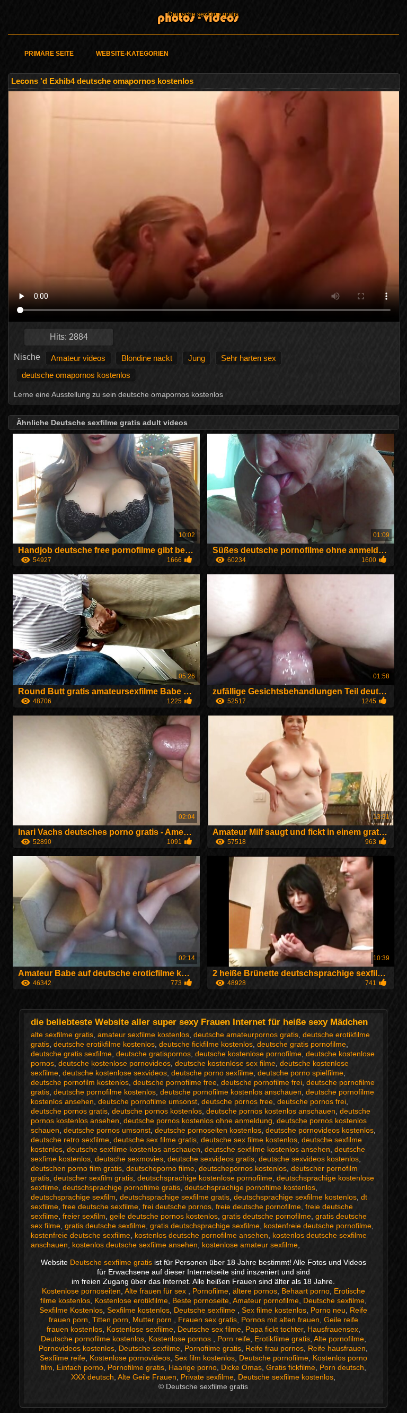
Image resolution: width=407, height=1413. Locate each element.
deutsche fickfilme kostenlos (206, 1044)
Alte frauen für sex (156, 1291)
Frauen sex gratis (207, 1319)
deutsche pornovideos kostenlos (320, 1130)
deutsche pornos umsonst (107, 1130)
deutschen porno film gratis (76, 1168)
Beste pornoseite (200, 1300)
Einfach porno (80, 1367)
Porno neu (328, 1310)
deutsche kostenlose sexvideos (115, 1073)
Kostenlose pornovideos (130, 1358)
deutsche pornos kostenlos (157, 1111)
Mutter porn (153, 1319)
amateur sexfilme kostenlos (143, 1034)
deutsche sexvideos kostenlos (309, 1158)
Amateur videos (78, 358)
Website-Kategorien (132, 53)
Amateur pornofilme (266, 1300)
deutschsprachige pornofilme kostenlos (249, 1187)
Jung (196, 358)
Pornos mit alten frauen (280, 1319)
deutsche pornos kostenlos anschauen (270, 1111)
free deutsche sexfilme (100, 1206)
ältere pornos (255, 1291)
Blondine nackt (146, 358)
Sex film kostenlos (204, 1358)
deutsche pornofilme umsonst (147, 1101)
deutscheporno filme (160, 1168)
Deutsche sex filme (209, 1329)
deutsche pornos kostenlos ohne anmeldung (197, 1120)
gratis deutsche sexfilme (105, 1225)
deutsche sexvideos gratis (210, 1158)
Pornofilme (210, 1291)
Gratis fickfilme (290, 1367)
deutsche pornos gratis (69, 1111)
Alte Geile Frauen (147, 1377)
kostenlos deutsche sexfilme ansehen (135, 1244)
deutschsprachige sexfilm (73, 1197)
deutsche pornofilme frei (261, 1082)
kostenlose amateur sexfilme (250, 1244)
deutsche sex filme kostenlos (249, 1139)
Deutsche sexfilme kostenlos (285, 1377)
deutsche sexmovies (129, 1158)
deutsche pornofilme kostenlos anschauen (231, 1092)
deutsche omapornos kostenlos (76, 375)
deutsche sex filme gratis (155, 1139)
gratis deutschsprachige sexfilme (205, 1225)
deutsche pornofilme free (175, 1082)
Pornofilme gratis (212, 1348)
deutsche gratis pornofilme (301, 1044)
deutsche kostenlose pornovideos (114, 1063)
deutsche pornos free (237, 1101)
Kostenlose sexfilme (140, 1329)
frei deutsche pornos (177, 1206)
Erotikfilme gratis (282, 1338)
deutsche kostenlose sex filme (225, 1063)
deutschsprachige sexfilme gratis (174, 1197)
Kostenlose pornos (180, 1338)
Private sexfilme (207, 1377)
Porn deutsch (342, 1367)
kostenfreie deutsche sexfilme (80, 1235)
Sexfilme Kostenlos (71, 1310)
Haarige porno (193, 1367)
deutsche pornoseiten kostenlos (208, 1130)
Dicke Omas (241, 1367)
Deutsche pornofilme (273, 1358)
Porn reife (233, 1338)
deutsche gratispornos (153, 1053)
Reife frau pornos (274, 1348)
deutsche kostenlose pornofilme (248, 1053)
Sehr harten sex (248, 358)
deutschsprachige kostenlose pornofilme (204, 1178)
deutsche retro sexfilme (70, 1139)
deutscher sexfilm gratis (93, 1178)
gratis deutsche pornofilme (266, 1216)
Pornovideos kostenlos (76, 1348)
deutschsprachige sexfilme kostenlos (295, 1197)
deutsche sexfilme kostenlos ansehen (267, 1149)
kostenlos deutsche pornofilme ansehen (201, 1235)
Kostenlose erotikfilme (131, 1300)
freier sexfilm (84, 1216)
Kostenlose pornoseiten (81, 1291)
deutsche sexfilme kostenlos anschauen (133, 1149)
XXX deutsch (92, 1377)
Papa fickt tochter (274, 1329)
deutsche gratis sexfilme (71, 1053)
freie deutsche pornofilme (258, 1206)
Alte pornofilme (339, 1338)
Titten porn (110, 1319)
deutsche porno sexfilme (212, 1073)
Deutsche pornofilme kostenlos (92, 1338)
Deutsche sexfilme (334, 1300)
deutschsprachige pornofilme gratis (121, 1187)
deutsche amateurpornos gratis (245, 1034)
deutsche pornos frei (311, 1101)
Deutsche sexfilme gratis (203, 14)
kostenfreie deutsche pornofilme (317, 1225)
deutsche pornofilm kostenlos (80, 1082)
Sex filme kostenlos (274, 1310)
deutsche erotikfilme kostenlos (104, 1044)
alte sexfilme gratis (62, 1034)
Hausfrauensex (332, 1329)
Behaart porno (305, 1291)
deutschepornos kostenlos (243, 1168)
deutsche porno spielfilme (300, 1073)
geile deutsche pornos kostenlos (164, 1216)
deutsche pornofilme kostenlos (105, 1092)
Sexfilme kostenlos (138, 1310)
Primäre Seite (49, 53)
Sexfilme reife (62, 1358)
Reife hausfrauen (337, 1348)
